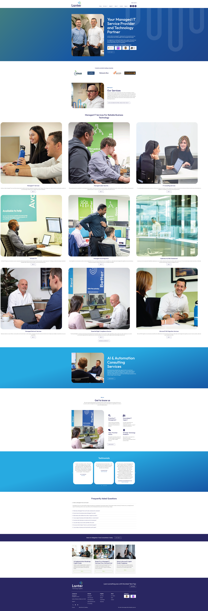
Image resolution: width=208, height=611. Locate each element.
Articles (101, 597)
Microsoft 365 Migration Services (169, 331)
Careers (112, 599)
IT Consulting (90, 603)
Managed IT (90, 595)
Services (89, 593)
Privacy (73, 607)
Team (112, 597)
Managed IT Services (33, 185)
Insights (102, 593)
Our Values (113, 595)
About (112, 593)
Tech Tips (102, 595)
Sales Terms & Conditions (83, 607)
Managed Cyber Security (101, 185)
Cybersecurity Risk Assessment (169, 258)
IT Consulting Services (169, 185)
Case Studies (102, 599)
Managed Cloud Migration (101, 258)
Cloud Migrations (91, 599)
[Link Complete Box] (82, 559)
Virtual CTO (33, 258)
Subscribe (102, 601)
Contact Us (74, 593)
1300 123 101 (133, 2)
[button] (73, 73)
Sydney (73, 599)
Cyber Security (90, 597)
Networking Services (91, 601)
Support (73, 601)
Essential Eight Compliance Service (101, 331)
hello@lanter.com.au (75, 596)
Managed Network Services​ (33, 331)
